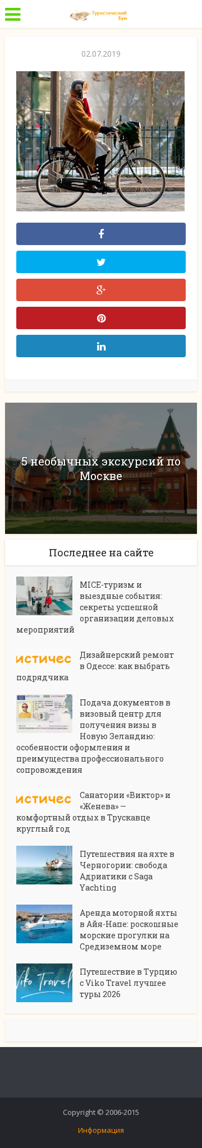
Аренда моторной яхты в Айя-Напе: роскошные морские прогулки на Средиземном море (129, 929)
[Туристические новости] (101, 13)
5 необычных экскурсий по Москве (101, 468)
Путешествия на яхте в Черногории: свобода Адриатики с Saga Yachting (127, 871)
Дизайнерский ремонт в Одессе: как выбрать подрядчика (95, 666)
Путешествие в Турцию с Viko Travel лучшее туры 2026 (128, 982)
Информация (101, 1130)
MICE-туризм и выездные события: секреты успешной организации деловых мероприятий (95, 607)
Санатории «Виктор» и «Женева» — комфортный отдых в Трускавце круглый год (93, 812)
